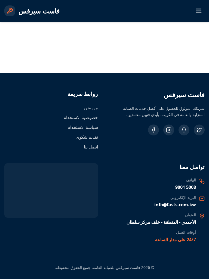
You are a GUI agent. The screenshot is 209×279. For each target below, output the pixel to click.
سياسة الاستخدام (82, 127)
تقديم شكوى (87, 137)
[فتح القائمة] (199, 11)
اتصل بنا (91, 147)
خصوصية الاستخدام (80, 117)
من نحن (91, 108)
